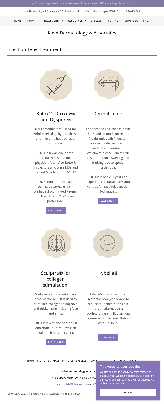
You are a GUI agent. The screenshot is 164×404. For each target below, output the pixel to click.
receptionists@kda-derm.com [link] (72, 384)
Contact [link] (114, 21)
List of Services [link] (48, 360)
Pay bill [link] (68, 360)
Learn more (55, 210)
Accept (128, 392)
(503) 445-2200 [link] (132, 11)
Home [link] (18, 21)
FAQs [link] (146, 21)
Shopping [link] (131, 21)
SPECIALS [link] (97, 21)
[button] (33, 21)
